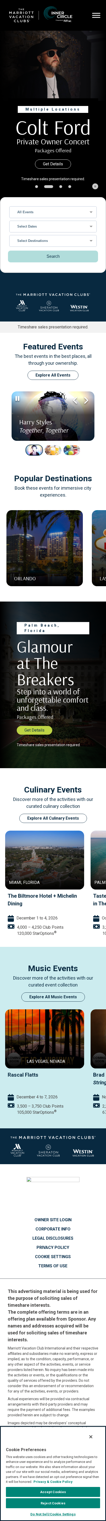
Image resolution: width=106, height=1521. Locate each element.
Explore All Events (53, 380)
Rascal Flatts (23, 1080)
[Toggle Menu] (96, 15)
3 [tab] (57, 192)
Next (85, 406)
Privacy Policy (53, 1253)
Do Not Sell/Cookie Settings (53, 1514)
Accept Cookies (53, 1492)
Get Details (53, 169)
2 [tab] (45, 192)
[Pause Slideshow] (95, 192)
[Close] (90, 1436)
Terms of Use (52, 1272)
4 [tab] (70, 192)
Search (53, 262)
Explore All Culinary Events (53, 823)
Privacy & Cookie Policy (53, 1482)
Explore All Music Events (53, 1002)
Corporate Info (53, 1235)
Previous (75, 406)
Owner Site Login (53, 1226)
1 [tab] (36, 192)
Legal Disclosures (52, 1244)
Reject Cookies (53, 1503)
